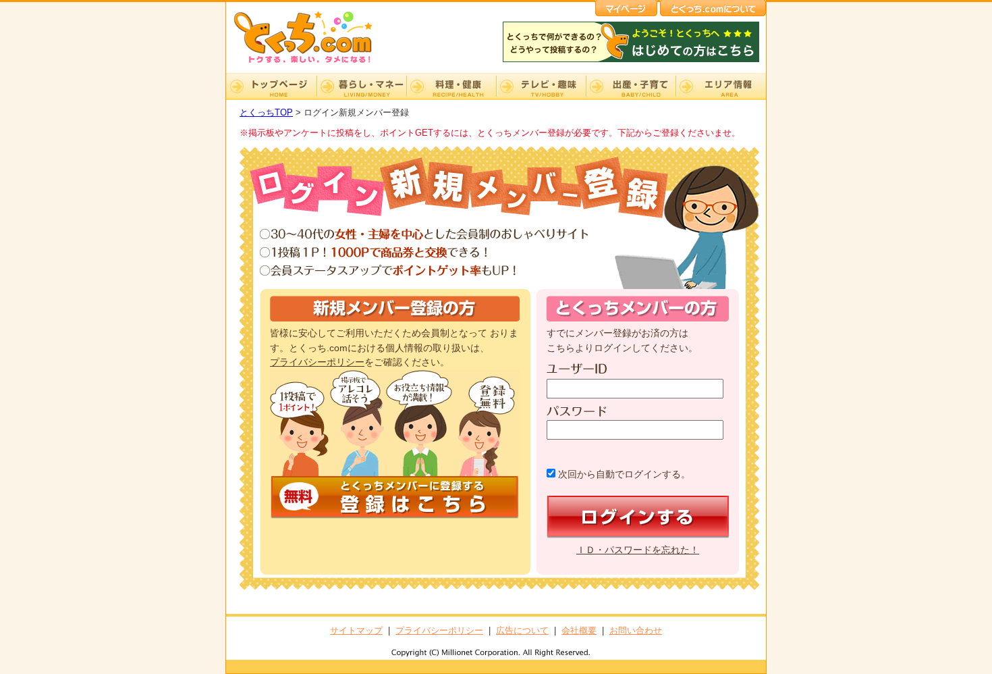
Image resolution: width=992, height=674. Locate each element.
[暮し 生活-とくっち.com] (314, 64)
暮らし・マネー (361, 86)
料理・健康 (451, 86)
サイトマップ (356, 630)
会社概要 (579, 630)
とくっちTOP (266, 112)
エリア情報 (721, 86)
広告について (522, 630)
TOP (271, 86)
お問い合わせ (635, 630)
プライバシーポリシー (317, 362)
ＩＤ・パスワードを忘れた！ (637, 550)
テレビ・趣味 (541, 86)
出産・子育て (631, 86)
